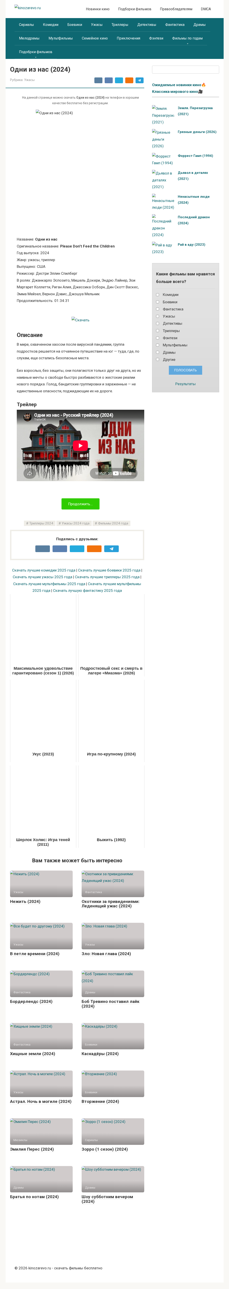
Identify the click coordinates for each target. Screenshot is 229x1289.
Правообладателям (176, 9)
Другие (169, 359)
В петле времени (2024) (34, 953)
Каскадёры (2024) (100, 1053)
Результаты (185, 384)
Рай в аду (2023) (191, 245)
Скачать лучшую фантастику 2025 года (87, 590)
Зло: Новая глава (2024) (106, 953)
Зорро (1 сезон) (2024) (105, 1149)
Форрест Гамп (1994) (195, 156)
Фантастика (174, 25)
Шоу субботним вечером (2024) (107, 1199)
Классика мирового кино (175, 91)
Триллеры (120, 25)
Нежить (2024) (25, 901)
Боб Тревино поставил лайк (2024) (110, 1004)
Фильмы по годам (187, 38)
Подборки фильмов (134, 9)
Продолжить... (80, 504)
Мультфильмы (61, 38)
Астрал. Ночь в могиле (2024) (41, 1101)
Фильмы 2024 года (113, 523)
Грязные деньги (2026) (197, 132)
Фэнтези (156, 38)
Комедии (50, 25)
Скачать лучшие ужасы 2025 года (42, 577)
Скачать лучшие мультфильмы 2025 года (49, 584)
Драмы (199, 25)
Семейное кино (95, 38)
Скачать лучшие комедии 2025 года (43, 570)
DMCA (206, 9)
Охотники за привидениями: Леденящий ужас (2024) (111, 904)
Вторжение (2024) (100, 1101)
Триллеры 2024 (41, 523)
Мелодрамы (29, 38)
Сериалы (26, 25)
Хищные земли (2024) (32, 1053)
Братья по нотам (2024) (34, 1196)
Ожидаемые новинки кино (176, 85)
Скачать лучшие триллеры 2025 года (107, 577)
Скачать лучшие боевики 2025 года (109, 570)
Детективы (146, 25)
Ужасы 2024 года (75, 523)
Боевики (74, 25)
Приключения (128, 38)
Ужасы (97, 25)
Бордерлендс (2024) (31, 1001)
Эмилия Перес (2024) (32, 1149)
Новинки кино (98, 9)
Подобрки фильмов (35, 52)
